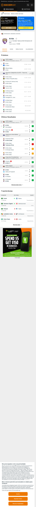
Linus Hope (7, 219)
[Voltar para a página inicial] (9, 5)
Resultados (19, 49)
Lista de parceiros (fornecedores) (11, 490)
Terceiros (27, 479)
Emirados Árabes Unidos (12, 33)
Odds (11, 49)
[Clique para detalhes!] (17, 64)
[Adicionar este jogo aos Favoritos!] (1, 64)
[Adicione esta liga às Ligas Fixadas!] (20, 60)
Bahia (20, 198)
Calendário (29, 49)
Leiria (19, 219)
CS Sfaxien (21, 214)
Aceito (18, 494)
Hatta (19, 209)
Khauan (6, 209)
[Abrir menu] (31, 5)
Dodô (5, 198)
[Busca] (28, 5)
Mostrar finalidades (18, 503)
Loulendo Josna (8, 214)
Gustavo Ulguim (8, 203)
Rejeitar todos (18, 498)
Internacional (22, 203)
